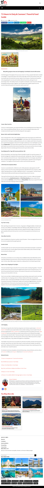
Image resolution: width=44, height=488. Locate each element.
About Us (3, 439)
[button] (40, 3)
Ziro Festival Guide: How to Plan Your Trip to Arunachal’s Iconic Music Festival (10, 428)
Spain (16, 477)
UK (29, 467)
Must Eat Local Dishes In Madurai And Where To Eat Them (13, 368)
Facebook (4, 351)
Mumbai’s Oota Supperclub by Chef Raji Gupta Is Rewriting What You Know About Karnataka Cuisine (11, 411)
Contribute (3, 441)
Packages (36, 483)
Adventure (3, 481)
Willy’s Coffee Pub (15, 331)
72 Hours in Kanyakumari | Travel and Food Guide (12, 358)
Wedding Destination (28, 483)
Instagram (14, 351)
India (2, 467)
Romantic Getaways (5, 483)
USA (16, 467)
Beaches (21, 481)
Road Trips (35, 481)
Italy (30, 478)
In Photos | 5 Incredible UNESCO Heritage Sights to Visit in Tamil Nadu (16, 375)
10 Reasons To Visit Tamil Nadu (8, 371)
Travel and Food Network (28, 351)
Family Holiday (15, 481)
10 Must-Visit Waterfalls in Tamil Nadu (9, 365)
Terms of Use (3, 447)
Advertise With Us (4, 443)
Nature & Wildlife (28, 481)
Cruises (9, 481)
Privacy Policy (3, 445)
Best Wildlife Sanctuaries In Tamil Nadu (9, 361)
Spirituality (14, 483)
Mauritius (3, 478)
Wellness (20, 483)
